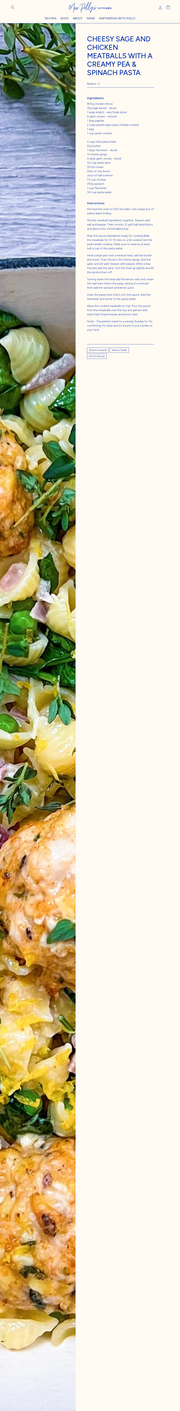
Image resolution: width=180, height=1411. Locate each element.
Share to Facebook (98, 350)
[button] (13, 7)
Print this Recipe (97, 356)
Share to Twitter (119, 350)
